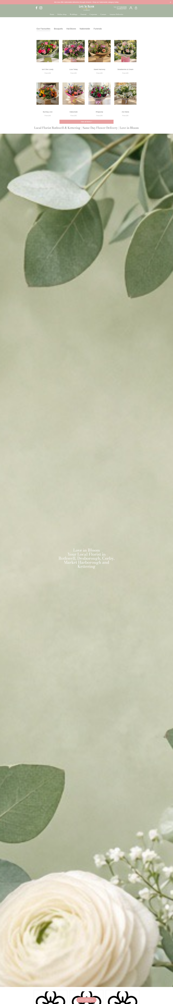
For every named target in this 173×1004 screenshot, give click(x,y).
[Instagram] (41, 8)
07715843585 (122, 7)
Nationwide (85, 29)
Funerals (98, 29)
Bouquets (58, 29)
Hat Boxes (71, 29)
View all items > (86, 122)
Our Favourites (43, 29)
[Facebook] (36, 8)
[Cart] (137, 8)
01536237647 (122, 9)
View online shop (86, 1000)
